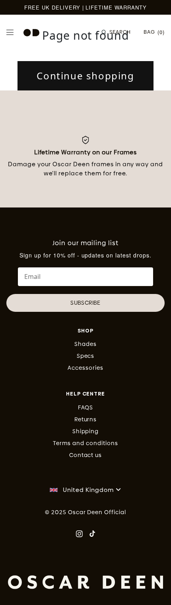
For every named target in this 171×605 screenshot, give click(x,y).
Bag (154, 32)
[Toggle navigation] (10, 32)
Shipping (85, 431)
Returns (85, 419)
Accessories (85, 368)
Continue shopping (85, 75)
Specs (86, 356)
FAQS (85, 407)
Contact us (85, 455)
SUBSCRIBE (85, 303)
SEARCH (120, 31)
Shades (85, 344)
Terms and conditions (85, 443)
